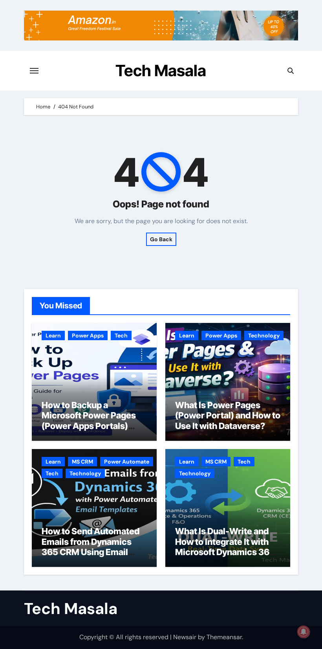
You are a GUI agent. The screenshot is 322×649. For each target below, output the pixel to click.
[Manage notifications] (303, 631)
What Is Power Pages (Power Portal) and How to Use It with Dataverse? (227, 415)
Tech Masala (160, 70)
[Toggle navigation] (34, 70)
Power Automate (126, 461)
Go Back (161, 239)
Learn (53, 335)
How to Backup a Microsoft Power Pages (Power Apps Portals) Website (89, 420)
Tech (121, 335)
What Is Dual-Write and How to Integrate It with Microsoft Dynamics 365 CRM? (225, 546)
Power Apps (88, 335)
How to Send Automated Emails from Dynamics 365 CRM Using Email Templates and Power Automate (90, 552)
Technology (264, 335)
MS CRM (82, 461)
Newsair (184, 637)
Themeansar (224, 637)
